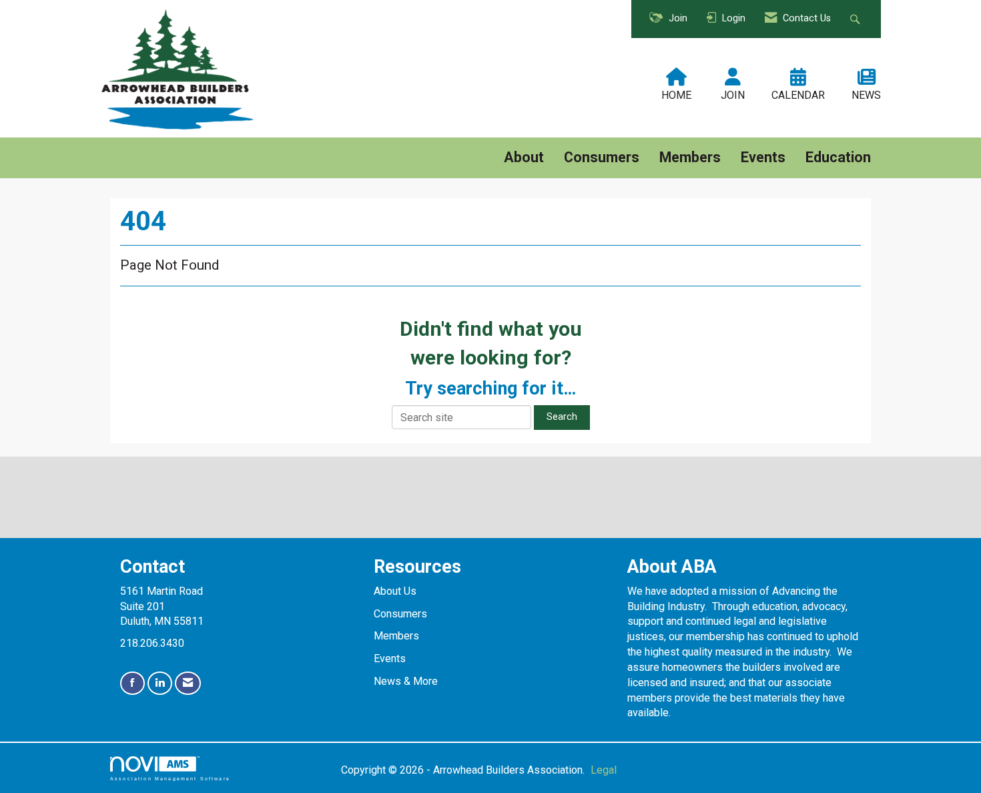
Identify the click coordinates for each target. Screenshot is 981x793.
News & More (406, 681)
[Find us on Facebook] (132, 683)
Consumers (601, 157)
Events (763, 157)
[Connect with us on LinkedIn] (159, 683)
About (524, 157)
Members (690, 157)
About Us (395, 591)
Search (562, 417)
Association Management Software (170, 778)
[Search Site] (857, 19)
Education (838, 157)
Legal (604, 770)
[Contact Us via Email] (188, 683)
